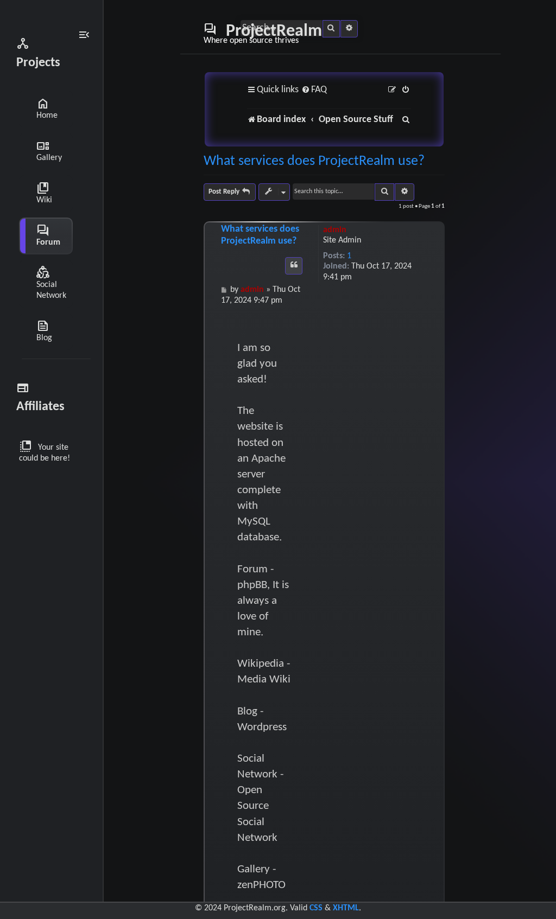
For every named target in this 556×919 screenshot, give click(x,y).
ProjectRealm (263, 33)
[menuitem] (314, 90)
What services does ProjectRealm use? (314, 162)
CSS (316, 908)
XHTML (346, 908)
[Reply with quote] (293, 266)
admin (334, 230)
